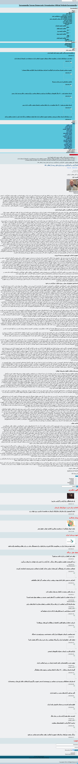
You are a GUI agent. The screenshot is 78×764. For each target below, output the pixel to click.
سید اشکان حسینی (67, 129)
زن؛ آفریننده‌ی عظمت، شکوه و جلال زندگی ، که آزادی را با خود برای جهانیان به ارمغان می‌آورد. (48, 562)
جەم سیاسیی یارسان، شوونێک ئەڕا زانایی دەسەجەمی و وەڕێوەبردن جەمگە (53, 634)
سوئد (67, 32)
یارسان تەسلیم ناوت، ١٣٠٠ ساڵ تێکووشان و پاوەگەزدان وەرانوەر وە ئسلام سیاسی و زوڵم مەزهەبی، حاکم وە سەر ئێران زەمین (42, 93)
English (73, 42)
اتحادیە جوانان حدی (67, 21)
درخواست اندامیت (70, 152)
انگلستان (67, 39)
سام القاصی (69, 138)
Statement (69, 46)
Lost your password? (70, 754)
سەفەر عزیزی (68, 134)
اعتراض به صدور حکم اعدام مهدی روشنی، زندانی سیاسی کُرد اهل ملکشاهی (53, 580)
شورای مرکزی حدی (67, 14)
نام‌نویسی (72, 752)
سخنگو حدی (69, 13)
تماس (73, 48)
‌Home (73, 10)
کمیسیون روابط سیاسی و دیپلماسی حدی (62, 16)
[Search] (77, 1)
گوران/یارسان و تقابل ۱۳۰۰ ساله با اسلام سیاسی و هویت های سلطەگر (55, 670)
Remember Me (68, 750)
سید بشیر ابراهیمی (67, 135)
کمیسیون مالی (68, 40)
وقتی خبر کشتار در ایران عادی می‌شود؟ (63, 556)
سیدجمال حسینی (68, 148)
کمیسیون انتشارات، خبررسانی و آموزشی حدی (61, 19)
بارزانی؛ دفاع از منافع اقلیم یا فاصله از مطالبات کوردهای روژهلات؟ (56, 622)
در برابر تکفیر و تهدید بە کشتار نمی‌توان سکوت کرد (60, 591)
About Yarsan (68, 43)
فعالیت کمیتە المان (61, 38)
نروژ (68, 29)
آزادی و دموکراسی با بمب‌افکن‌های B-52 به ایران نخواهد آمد (58, 611)
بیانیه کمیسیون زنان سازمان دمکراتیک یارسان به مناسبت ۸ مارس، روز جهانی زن (52, 511)
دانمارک (67, 24)
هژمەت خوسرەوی (67, 133)
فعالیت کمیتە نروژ (61, 31)
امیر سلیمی (69, 125)
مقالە (73, 123)
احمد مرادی (69, 130)
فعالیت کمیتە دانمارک (61, 25)
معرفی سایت (72, 149)
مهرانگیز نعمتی (68, 146)
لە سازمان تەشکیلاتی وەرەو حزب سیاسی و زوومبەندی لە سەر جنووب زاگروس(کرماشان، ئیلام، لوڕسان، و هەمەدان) (41, 681)
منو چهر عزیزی (68, 127)
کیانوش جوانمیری (68, 141)
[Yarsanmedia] (74, 8)
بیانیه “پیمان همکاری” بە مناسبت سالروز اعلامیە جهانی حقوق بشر (56, 528)
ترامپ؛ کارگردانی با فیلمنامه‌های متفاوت (63, 723)
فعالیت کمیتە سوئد (61, 34)
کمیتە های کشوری (67, 23)
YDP (71, 47)
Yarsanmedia (41, 756)
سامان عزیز (69, 131)
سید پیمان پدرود (68, 137)
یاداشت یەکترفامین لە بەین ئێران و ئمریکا (62, 81)
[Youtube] (75, 2)
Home (76, 162)
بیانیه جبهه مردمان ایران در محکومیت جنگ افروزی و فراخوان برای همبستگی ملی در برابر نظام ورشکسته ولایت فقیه (41, 546)
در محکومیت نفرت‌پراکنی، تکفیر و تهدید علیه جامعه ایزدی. (61, 53)
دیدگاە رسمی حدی (70, 50)
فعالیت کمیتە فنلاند (61, 28)
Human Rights (68, 44)
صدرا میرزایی (68, 142)
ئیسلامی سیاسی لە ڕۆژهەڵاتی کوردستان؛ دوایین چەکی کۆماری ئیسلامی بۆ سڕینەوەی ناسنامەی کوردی (45, 568)
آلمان (67, 36)
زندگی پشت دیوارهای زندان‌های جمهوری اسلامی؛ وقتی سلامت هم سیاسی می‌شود (51, 734)
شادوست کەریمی (67, 140)
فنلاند (67, 27)
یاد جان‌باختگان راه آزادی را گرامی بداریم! (63, 501)
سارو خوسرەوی (68, 145)
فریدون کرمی (68, 126)
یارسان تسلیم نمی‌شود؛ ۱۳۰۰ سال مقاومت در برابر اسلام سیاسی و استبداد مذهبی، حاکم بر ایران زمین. (47, 105)
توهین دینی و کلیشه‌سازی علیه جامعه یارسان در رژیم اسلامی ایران (56, 663)
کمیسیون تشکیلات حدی (66, 17)
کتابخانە (73, 122)
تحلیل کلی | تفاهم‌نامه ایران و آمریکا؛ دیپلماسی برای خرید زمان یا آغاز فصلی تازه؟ (51, 640)
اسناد (73, 120)
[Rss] (77, 2)
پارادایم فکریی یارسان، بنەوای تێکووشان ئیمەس (61, 651)
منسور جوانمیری (68, 144)
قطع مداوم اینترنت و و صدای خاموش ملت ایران (61, 704)
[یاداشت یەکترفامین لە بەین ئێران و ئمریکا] (68, 79)
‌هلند (68, 35)
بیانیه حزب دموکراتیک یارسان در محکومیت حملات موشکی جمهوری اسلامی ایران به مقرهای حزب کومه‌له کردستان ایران (43, 58)
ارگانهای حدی (72, 12)
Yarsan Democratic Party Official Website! (39, 757)
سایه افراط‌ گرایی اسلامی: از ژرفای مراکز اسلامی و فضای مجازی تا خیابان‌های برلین (50, 604)
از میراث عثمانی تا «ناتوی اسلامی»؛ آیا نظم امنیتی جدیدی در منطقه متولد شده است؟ (51, 597)
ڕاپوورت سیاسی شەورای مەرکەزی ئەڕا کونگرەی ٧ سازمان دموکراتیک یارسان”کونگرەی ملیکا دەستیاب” (47, 70)
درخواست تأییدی (71, 151)
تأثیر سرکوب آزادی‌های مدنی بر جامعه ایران (62, 693)
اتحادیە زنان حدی (68, 20)
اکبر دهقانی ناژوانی (69, 162)
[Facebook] (76, 2)
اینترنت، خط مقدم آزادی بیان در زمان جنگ (63, 716)
